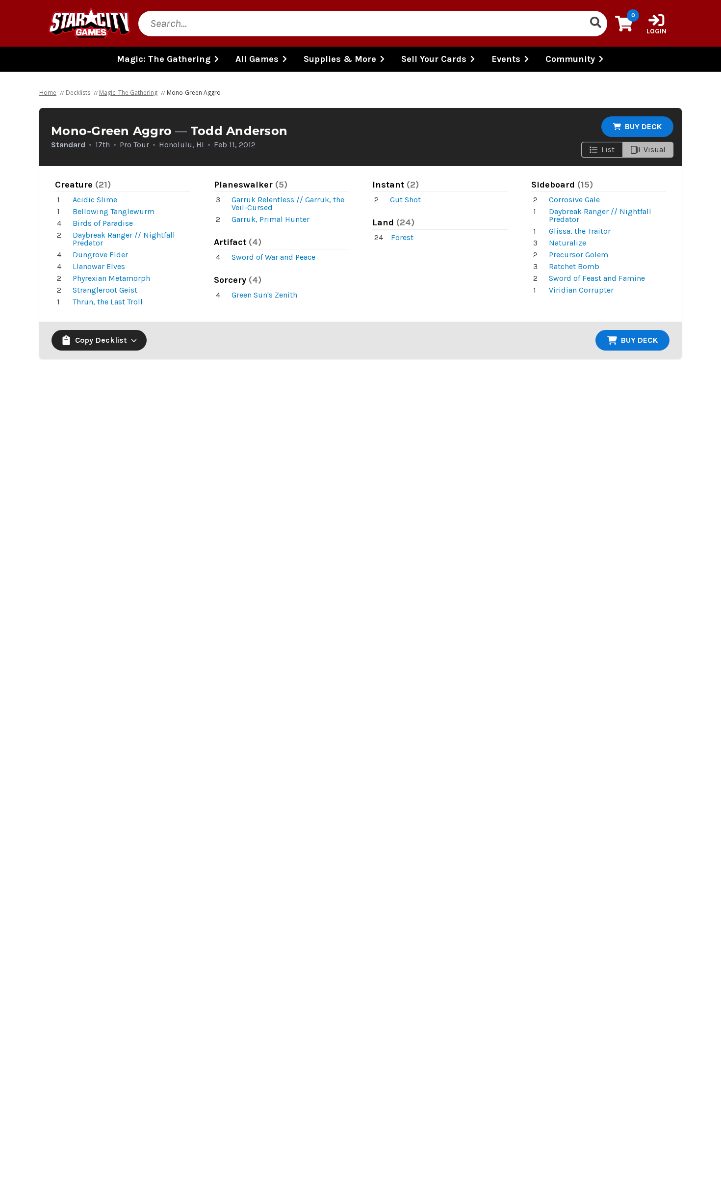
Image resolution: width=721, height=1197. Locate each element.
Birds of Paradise (103, 223)
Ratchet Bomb (574, 266)
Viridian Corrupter (581, 290)
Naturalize (567, 242)
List (608, 149)
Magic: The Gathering (128, 92)
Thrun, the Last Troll (108, 301)
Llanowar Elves (99, 266)
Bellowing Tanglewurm (113, 211)
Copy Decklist (101, 340)
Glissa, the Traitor (580, 231)
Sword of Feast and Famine (597, 278)
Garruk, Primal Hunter (270, 219)
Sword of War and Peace (273, 257)
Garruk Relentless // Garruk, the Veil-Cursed (288, 203)
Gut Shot (405, 199)
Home (47, 92)
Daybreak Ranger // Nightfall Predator (124, 238)
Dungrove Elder (100, 254)
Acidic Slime (95, 199)
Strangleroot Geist (105, 290)
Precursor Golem (578, 254)
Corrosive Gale (574, 199)
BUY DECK (643, 126)
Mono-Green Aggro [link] (194, 92)
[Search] (595, 23)
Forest (402, 237)
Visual (655, 149)
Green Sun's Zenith (264, 294)
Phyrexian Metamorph (111, 278)
